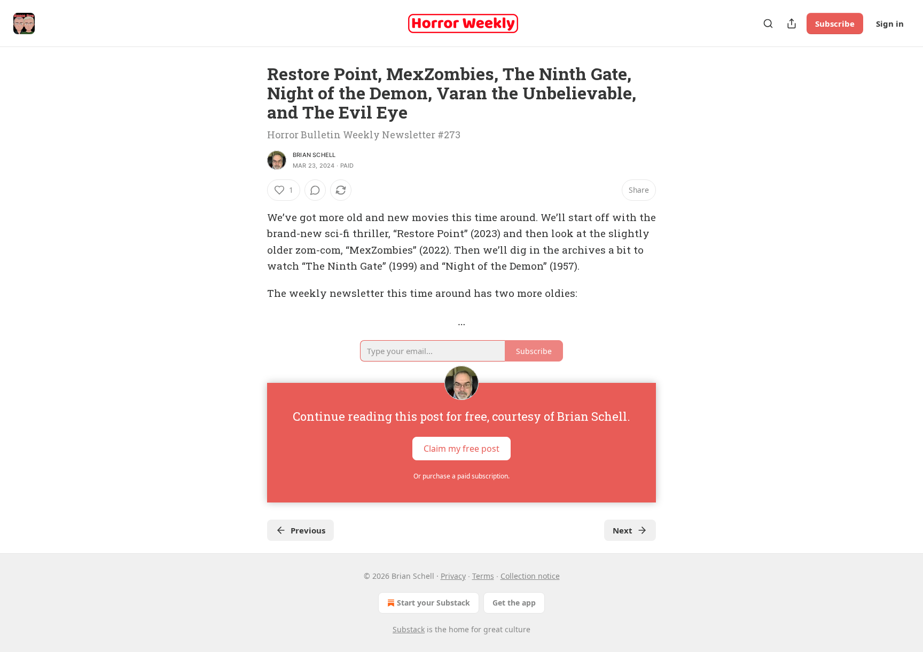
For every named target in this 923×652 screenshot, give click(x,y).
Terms (483, 576)
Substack (409, 629)
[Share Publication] (791, 23)
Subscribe (835, 23)
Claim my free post (461, 448)
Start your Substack (433, 603)
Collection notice (530, 576)
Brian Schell (314, 155)
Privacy (453, 576)
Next (622, 530)
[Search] (768, 23)
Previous (308, 530)
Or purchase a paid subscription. (461, 476)
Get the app (514, 603)
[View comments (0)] (315, 190)
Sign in (890, 23)
